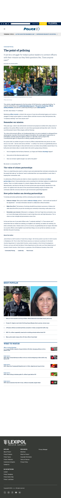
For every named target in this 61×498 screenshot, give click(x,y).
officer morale (14, 114)
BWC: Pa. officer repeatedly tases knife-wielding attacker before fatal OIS (25, 332)
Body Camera (7, 356)
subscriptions (41, 107)
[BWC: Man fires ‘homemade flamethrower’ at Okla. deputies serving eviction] (54, 366)
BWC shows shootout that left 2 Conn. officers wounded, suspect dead (22, 382)
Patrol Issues (29, 250)
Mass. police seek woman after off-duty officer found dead (21, 337)
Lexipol (13, 488)
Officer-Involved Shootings (10, 347)
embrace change (32, 200)
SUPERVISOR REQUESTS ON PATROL (46, 34)
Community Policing (8, 46)
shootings (45, 151)
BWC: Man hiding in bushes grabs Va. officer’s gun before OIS (20, 374)
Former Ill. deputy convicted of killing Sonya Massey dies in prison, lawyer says (27, 323)
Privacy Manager (43, 449)
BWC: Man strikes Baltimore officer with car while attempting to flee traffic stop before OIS (25, 358)
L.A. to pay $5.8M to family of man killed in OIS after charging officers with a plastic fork (25, 349)
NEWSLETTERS (35, 23)
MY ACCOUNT (43, 23)
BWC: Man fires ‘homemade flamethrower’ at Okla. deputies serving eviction (24, 366)
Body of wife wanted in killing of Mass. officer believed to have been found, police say (29, 318)
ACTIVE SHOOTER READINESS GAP (25, 34)
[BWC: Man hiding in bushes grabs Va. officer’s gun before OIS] (54, 374)
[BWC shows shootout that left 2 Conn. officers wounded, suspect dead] (54, 382)
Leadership (21, 250)
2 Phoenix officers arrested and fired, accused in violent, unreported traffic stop (27, 327)
